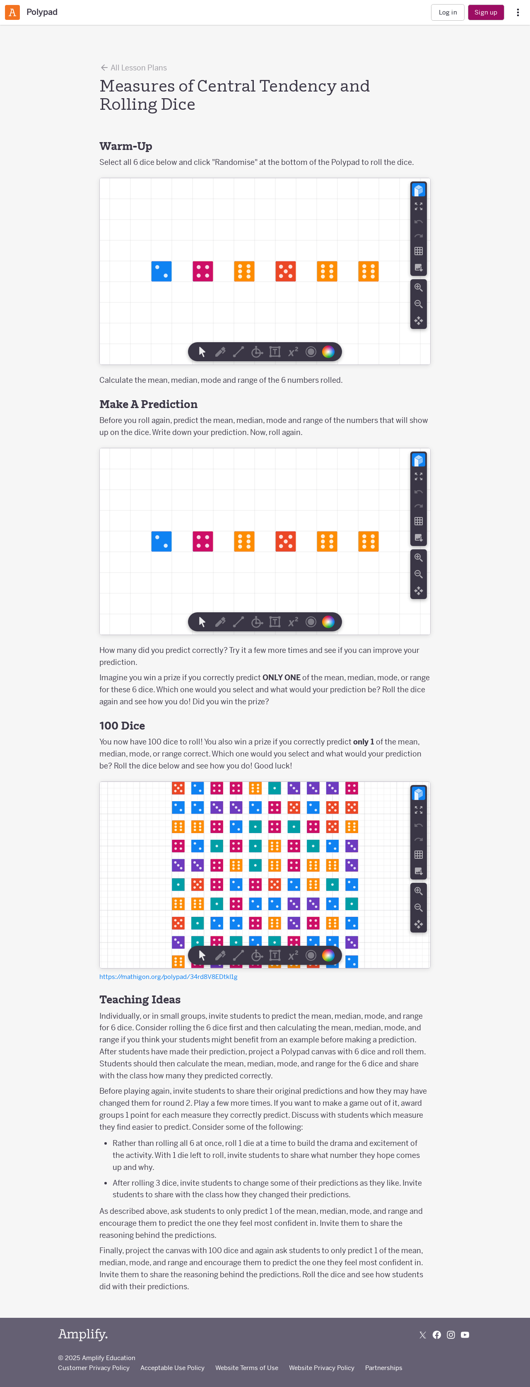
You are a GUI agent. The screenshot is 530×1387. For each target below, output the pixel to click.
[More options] (518, 12)
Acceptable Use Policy (172, 1368)
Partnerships (383, 1368)
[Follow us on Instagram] (451, 1335)
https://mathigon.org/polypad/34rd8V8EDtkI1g (168, 977)
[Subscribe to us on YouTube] (465, 1335)
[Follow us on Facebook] (437, 1335)
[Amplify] (83, 1335)
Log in (448, 12)
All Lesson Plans (138, 67)
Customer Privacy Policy (94, 1368)
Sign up (486, 12)
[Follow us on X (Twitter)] (423, 1335)
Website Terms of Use (246, 1368)
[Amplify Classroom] (12, 12)
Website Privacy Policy (321, 1368)
